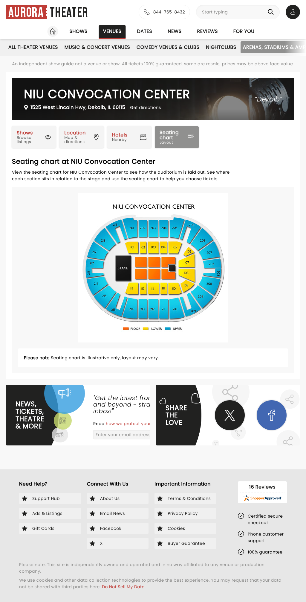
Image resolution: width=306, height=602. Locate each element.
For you (244, 31)
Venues (112, 31)
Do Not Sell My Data (123, 587)
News (174, 31)
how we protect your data (135, 424)
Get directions (145, 107)
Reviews (207, 31)
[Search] (272, 12)
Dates (144, 31)
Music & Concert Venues (97, 47)
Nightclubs (221, 47)
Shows (78, 31)
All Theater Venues (33, 47)
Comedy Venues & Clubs (168, 47)
